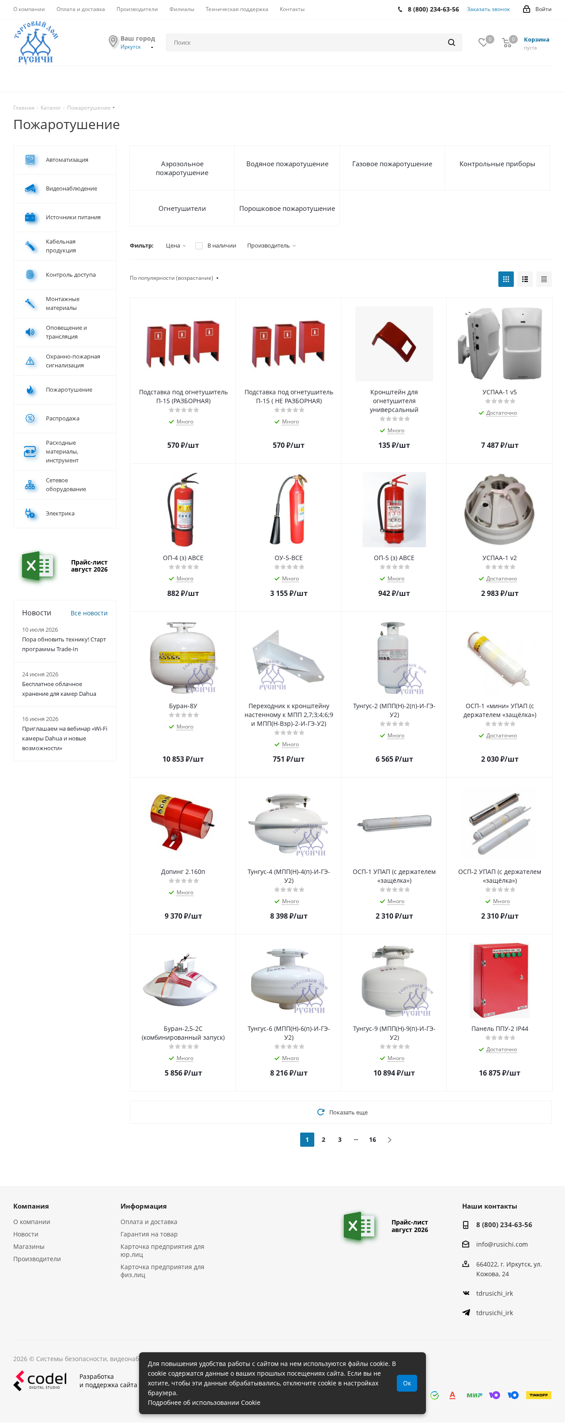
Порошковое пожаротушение (287, 208)
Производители (37, 1259)
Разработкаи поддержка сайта (108, 1380)
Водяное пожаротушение (287, 163)
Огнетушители (182, 208)
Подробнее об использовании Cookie (204, 1402)
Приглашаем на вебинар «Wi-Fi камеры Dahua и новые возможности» (64, 738)
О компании (31, 1221)
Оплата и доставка (149, 1221)
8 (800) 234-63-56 (504, 1224)
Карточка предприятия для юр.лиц (162, 1250)
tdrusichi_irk (494, 1293)
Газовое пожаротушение (392, 163)
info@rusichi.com (502, 1244)
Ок (407, 1383)
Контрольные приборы (497, 163)
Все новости (89, 613)
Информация (144, 1206)
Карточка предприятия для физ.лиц (162, 1271)
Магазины (29, 1246)
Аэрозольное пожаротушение (182, 168)
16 (372, 1139)
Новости (25, 1234)
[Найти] (451, 42)
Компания (31, 1206)
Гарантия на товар (149, 1234)
